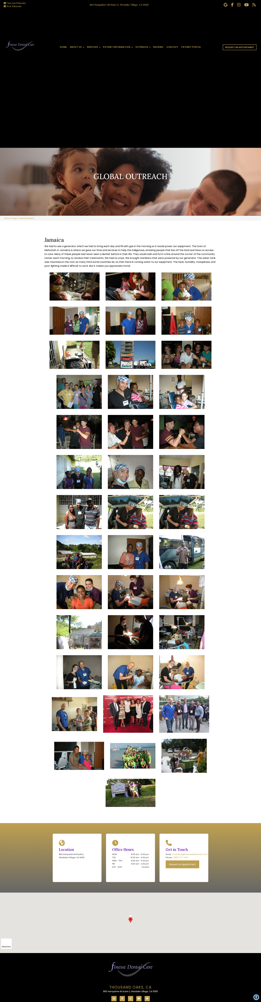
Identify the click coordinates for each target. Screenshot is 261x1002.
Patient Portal (191, 47)
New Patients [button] (13, 6)
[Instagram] (130, 998)
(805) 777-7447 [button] (180, 857)
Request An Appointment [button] (239, 47)
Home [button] (63, 47)
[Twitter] (147, 998)
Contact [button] (172, 47)
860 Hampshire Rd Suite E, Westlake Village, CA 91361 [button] (119, 4)
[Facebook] (122, 998)
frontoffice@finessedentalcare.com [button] (190, 854)
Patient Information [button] (116, 47)
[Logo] (130, 969)
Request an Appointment (182, 864)
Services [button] (92, 47)
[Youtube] (139, 998)
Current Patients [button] (16, 3)
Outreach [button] (141, 47)
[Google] (114, 998)
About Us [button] (76, 47)
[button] (130, 920)
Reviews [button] (158, 47)
